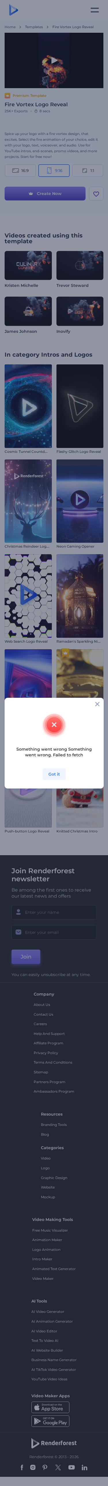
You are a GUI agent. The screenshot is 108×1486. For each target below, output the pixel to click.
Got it (54, 774)
